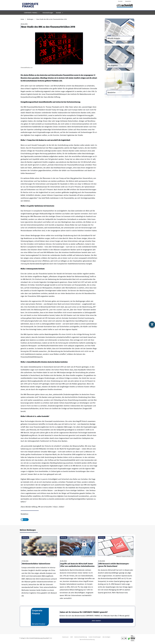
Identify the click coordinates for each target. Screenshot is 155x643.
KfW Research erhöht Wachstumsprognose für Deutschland (115, 569)
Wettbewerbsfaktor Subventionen (39, 569)
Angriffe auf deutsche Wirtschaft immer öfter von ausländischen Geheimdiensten (77, 569)
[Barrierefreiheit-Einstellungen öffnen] (152, 324)
